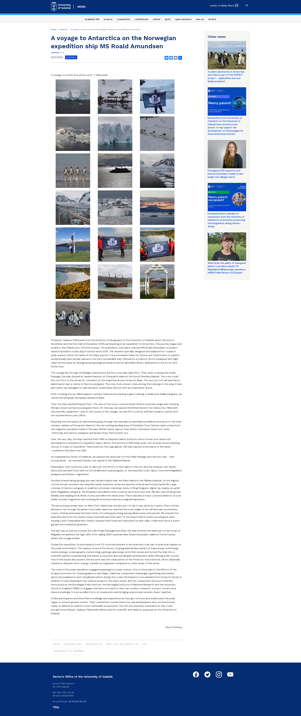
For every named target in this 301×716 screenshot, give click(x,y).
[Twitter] (170, 57)
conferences (141, 19)
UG (144, 644)
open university (183, 19)
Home (53, 29)
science (108, 19)
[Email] (175, 57)
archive (212, 19)
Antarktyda (72, 644)
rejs (57, 644)
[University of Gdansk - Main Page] (61, 6)
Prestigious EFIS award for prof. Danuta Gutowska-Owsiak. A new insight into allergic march (225, 174)
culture (156, 19)
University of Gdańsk (69, 651)
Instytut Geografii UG (122, 644)
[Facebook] (166, 57)
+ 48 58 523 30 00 (76, 701)
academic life (92, 19)
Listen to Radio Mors (222, 5)
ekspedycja (94, 644)
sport (168, 19)
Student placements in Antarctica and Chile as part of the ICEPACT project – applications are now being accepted (226, 76)
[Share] (179, 57)
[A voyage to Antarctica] (73, 97)
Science (63, 29)
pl (247, 5)
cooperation (123, 19)
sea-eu (200, 19)
